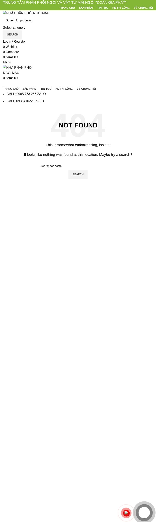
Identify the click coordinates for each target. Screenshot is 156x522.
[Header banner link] (78, 261)
